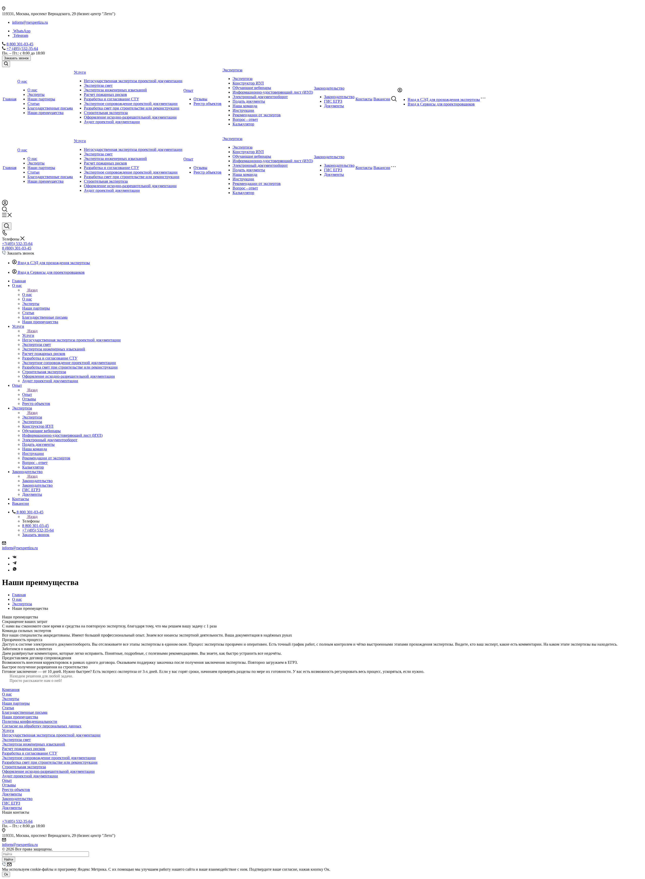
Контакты (364, 168)
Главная (9, 168)
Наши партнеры (41, 99)
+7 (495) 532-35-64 (22, 48)
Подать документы (249, 101)
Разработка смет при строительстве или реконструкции (131, 108)
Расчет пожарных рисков (105, 94)
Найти (8, 859)
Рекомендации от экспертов (257, 115)
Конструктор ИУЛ (248, 83)
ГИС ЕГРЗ (333, 101)
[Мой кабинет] (5, 204)
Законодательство (339, 97)
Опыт (188, 159)
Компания (10, 690)
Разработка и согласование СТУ (111, 99)
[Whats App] (14, 570)
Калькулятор (243, 124)
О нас (32, 90)
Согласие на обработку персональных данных (41, 726)
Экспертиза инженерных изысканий (115, 90)
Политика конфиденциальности (29, 721)
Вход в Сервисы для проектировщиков (441, 104)
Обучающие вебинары (252, 88)
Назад (32, 290)
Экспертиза (242, 78)
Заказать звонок (16, 58)
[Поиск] (6, 64)
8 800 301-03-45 (20, 44)
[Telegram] (14, 564)
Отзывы (200, 99)
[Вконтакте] (14, 558)
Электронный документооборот (260, 97)
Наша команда (245, 106)
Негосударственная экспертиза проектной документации (133, 81)
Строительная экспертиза (106, 113)
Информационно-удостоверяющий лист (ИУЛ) (273, 92)
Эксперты (36, 94)
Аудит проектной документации (112, 122)
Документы (334, 106)
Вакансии (381, 168)
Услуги (80, 141)
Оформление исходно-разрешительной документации (130, 117)
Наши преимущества (45, 113)
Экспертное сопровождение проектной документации (131, 103)
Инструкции (243, 110)
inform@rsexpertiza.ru (30, 22)
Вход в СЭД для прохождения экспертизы (444, 99)
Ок (6, 874)
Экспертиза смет (98, 85)
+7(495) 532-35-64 (17, 243)
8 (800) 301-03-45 (16, 248)
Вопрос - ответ (245, 119)
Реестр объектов (207, 103)
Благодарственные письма (50, 108)
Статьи (33, 103)
